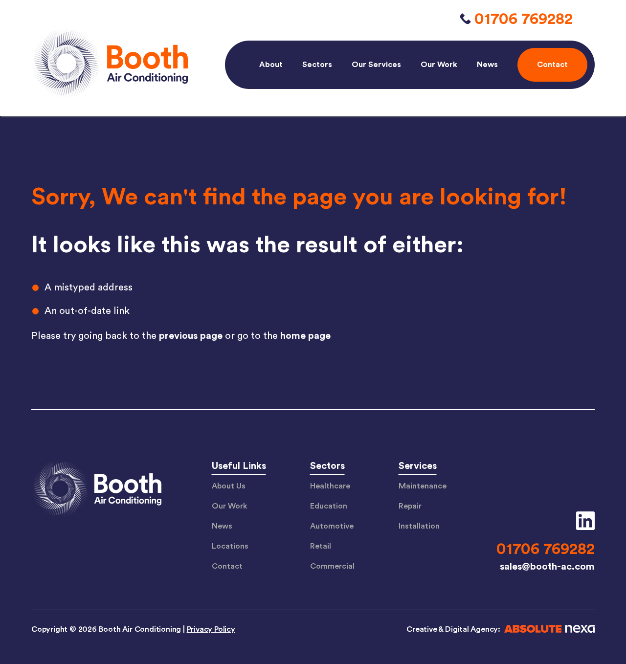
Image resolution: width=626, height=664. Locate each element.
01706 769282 (523, 19)
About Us (229, 486)
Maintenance (423, 486)
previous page (191, 336)
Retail (320, 546)
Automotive (332, 526)
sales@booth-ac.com (547, 567)
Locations (230, 546)
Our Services (376, 64)
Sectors (317, 64)
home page (305, 336)
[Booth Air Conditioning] (96, 490)
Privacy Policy (211, 629)
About (271, 64)
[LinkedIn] (582, 520)
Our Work (439, 64)
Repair (410, 506)
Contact (227, 566)
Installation (419, 526)
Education (328, 506)
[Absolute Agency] (547, 630)
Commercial (332, 566)
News (487, 64)
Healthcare (330, 486)
